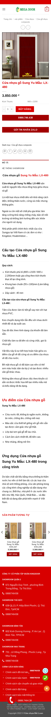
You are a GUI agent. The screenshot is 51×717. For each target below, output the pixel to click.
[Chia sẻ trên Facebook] (10, 151)
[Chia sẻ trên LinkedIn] (30, 151)
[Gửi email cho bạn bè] (20, 151)
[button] (4, 9)
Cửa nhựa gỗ (11, 175)
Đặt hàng (25, 109)
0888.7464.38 (25, 700)
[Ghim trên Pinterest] (25, 151)
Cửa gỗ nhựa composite (22, 145)
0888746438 (35, 671)
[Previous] (2, 537)
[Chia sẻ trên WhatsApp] (4, 151)
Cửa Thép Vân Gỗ (36, 709)
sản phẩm (19, 19)
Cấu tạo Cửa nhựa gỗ (19, 250)
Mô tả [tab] (5, 163)
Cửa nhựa (29, 19)
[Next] (48, 537)
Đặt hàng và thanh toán (30, 705)
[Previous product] (28, 27)
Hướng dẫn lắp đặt (34, 707)
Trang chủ (8, 19)
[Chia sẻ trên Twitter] (15, 151)
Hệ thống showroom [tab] (13, 168)
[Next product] (23, 27)
